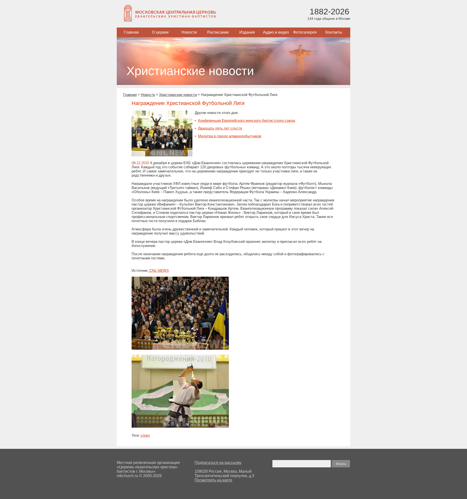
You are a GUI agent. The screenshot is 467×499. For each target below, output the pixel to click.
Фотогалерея (305, 32)
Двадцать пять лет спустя (220, 128)
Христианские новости (178, 95)
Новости (189, 32)
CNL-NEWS (158, 270)
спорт (145, 435)
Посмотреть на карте (213, 480)
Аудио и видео (276, 32)
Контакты (333, 32)
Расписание (218, 32)
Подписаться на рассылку (218, 463)
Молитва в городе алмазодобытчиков (229, 136)
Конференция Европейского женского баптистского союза (246, 120)
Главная (131, 32)
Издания (247, 32)
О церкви (160, 32)
